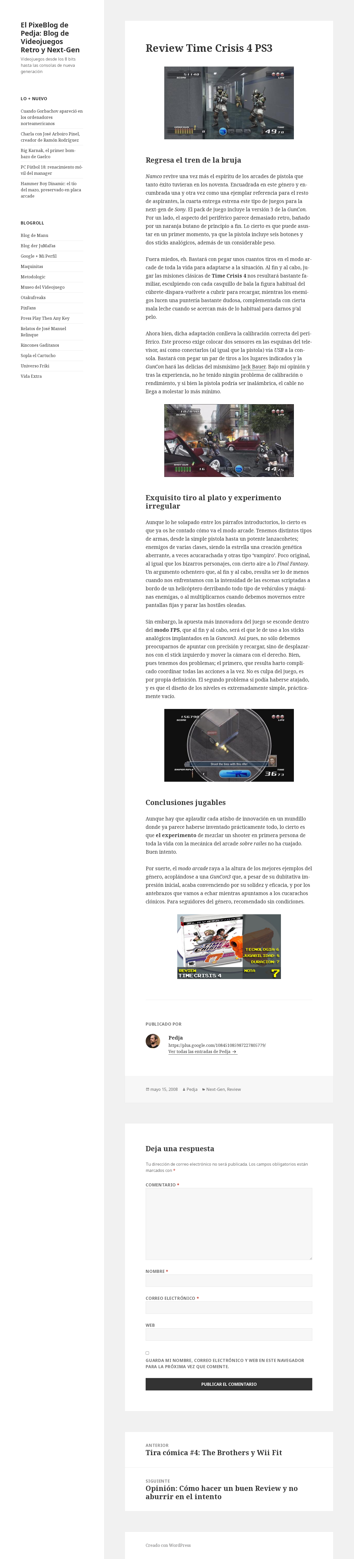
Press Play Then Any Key (45, 318)
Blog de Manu (34, 235)
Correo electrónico (172, 1298)
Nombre (157, 1271)
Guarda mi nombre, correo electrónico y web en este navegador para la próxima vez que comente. (225, 1363)
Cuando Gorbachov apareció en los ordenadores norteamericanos (52, 117)
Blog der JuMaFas (38, 246)
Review (234, 1089)
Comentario (163, 1185)
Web (150, 1325)
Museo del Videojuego (43, 287)
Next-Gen (215, 1089)
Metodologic (33, 277)
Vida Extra (31, 376)
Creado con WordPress (168, 1545)
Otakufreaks (33, 297)
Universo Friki (35, 366)
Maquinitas (32, 266)
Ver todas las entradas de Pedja (199, 1051)
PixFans (28, 308)
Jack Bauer (253, 366)
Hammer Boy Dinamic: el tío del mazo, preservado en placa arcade (51, 190)
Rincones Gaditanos (40, 345)
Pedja (192, 1089)
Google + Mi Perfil (38, 256)
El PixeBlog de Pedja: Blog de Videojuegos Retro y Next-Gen (50, 37)
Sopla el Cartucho (38, 355)
